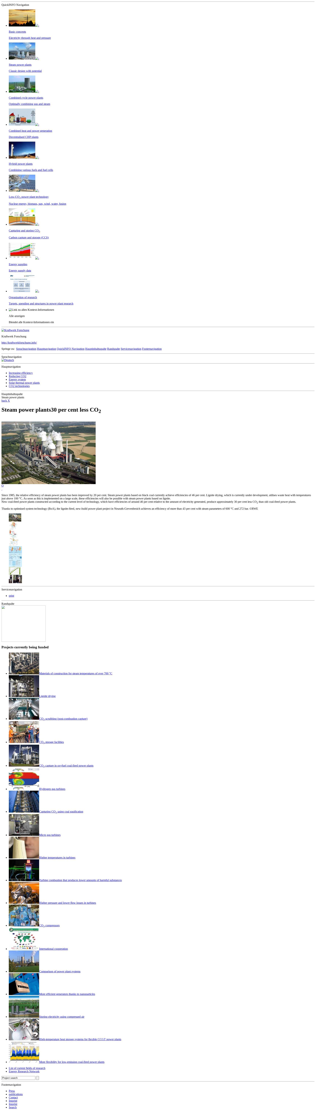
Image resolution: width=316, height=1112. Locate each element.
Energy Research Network (24, 1071)
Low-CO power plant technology (29, 196)
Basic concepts (17, 31)
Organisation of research (23, 297)
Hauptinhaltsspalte (95, 348)
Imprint (13, 1100)
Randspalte (113, 348)
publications (16, 1094)
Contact (13, 1097)
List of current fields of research (27, 1068)
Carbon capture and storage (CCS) (29, 237)
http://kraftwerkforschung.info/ (19, 342)
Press (12, 1090)
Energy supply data (20, 270)
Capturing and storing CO (24, 230)
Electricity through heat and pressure (30, 37)
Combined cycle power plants (26, 97)
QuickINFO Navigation (70, 348)
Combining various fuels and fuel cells (31, 170)
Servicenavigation (131, 348)
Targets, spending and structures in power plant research (41, 303)
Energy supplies (18, 264)
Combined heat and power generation (30, 130)
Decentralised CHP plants (23, 136)
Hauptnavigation (46, 348)
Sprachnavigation (26, 348)
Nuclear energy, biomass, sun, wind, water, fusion (37, 203)
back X (5, 400)
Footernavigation (152, 348)
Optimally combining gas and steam (29, 103)
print (11, 595)
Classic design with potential (25, 70)
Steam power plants (20, 64)
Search (13, 1107)
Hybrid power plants (21, 163)
